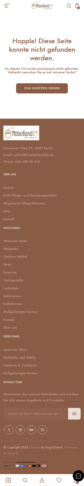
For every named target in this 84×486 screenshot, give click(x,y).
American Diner (15, 349)
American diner (15, 240)
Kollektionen (12, 303)
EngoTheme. (54, 447)
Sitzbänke (10, 248)
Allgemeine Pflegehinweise (24, 203)
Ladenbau (11, 288)
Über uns (10, 327)
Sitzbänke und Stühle (19, 357)
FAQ (6, 211)
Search (8, 187)
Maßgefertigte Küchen (20, 311)
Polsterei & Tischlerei (20, 365)
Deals (7, 264)
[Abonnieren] (74, 414)
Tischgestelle (13, 280)
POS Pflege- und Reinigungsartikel (29, 195)
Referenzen (12, 296)
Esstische (10, 272)
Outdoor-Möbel (15, 256)
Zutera (35, 447)
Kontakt (9, 219)
